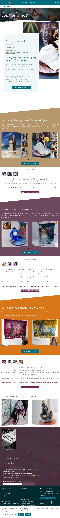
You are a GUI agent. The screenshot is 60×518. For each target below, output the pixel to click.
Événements (32, 2)
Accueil (22, 2)
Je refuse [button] (21, 514)
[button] (2, 145)
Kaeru (26, 2)
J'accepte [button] (28, 514)
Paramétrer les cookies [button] (10, 514)
